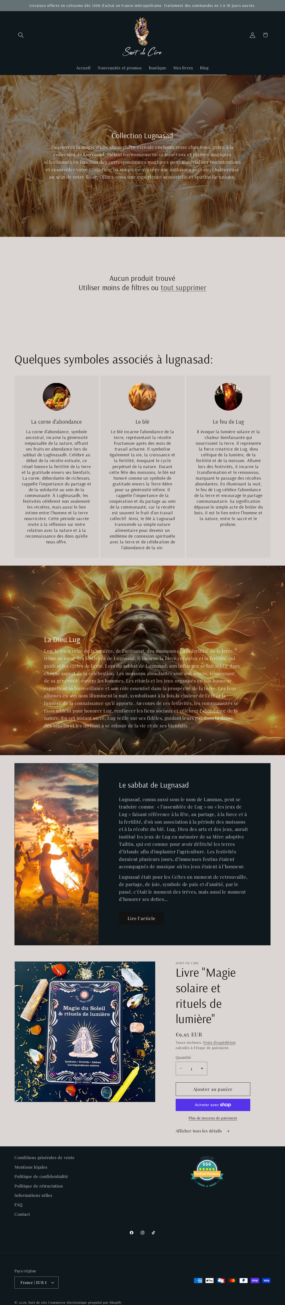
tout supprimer (183, 287)
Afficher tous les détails (199, 1130)
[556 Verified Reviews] (207, 1188)
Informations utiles (33, 1195)
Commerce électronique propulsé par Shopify (85, 1302)
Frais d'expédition (219, 1042)
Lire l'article (141, 918)
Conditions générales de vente (44, 1157)
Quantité (183, 1057)
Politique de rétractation (38, 1185)
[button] (20, 35)
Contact (22, 1214)
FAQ (18, 1204)
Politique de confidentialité (41, 1176)
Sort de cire (37, 1302)
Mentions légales (30, 1166)
